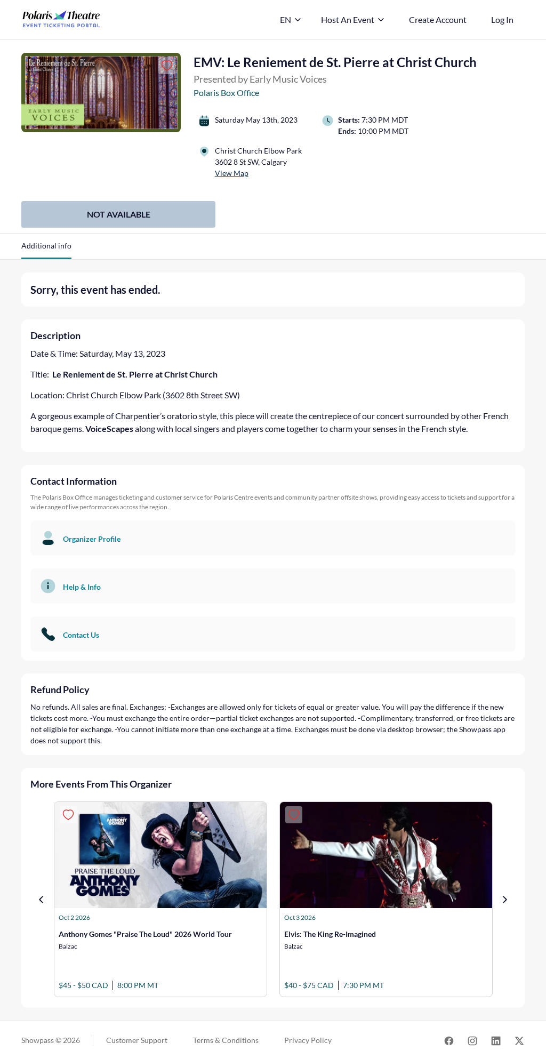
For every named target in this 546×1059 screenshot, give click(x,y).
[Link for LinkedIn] (496, 1040)
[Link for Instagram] (472, 1040)
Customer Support (136, 1040)
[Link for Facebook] (449, 1040)
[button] (46, 249)
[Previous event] (41, 899)
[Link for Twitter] (519, 1040)
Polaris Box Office (226, 92)
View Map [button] (231, 173)
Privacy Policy (308, 1040)
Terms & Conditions (226, 1040)
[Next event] (505, 899)
